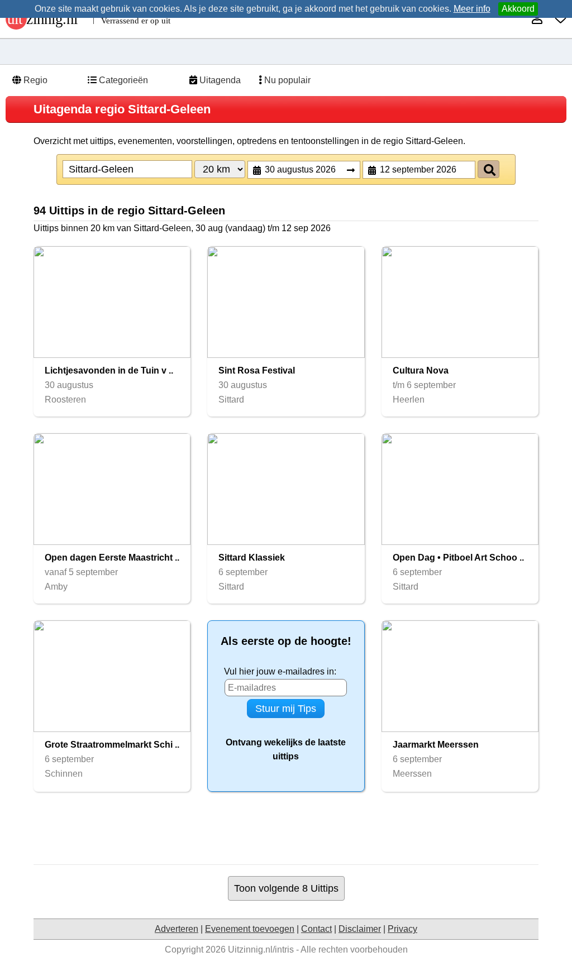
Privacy (402, 929)
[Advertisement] (286, 828)
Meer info (472, 8)
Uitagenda (219, 80)
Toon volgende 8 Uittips (286, 888)
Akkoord (518, 8)
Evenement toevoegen (249, 929)
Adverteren (176, 929)
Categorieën (122, 80)
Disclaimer (360, 929)
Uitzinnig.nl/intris (261, 949)
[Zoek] (488, 169)
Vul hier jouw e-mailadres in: (280, 671)
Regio (34, 80)
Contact (316, 929)
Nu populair (286, 80)
